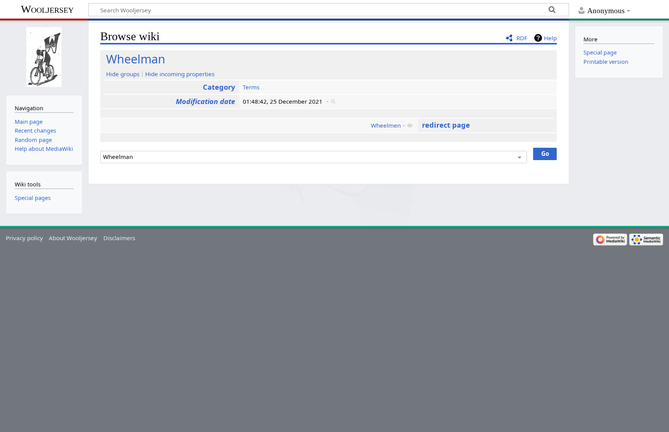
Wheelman (135, 59)
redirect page (446, 125)
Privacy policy (24, 238)
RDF (521, 38)
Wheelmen (386, 125)
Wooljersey (47, 9)
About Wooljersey (73, 238)
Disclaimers (119, 238)
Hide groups (122, 74)
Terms (251, 87)
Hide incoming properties (179, 74)
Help (550, 38)
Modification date (205, 101)
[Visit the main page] (44, 57)
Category (219, 87)
